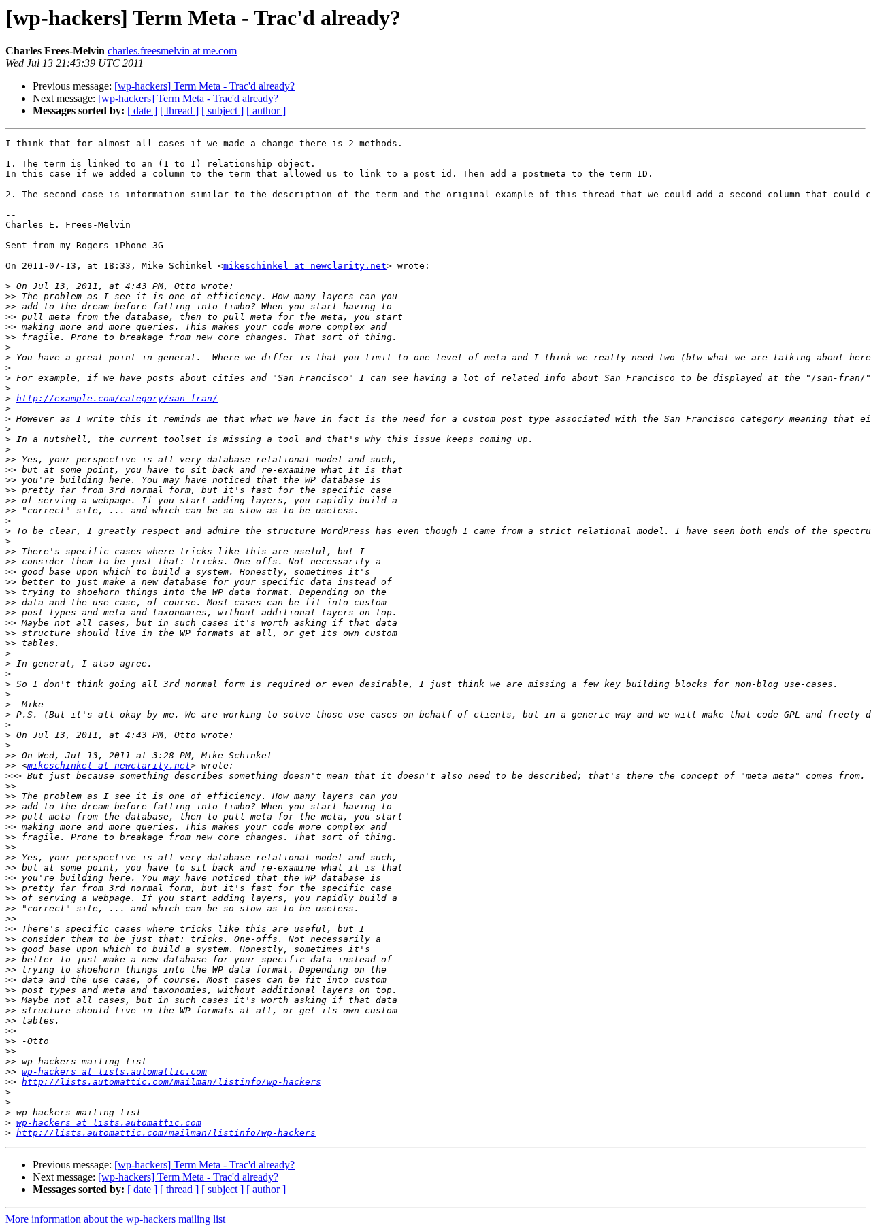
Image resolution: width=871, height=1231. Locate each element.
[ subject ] (222, 110)
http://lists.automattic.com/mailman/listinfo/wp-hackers (171, 1082)
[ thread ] (179, 110)
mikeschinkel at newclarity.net (305, 265)
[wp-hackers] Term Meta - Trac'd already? (204, 86)
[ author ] (266, 110)
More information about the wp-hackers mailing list (115, 1219)
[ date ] (142, 110)
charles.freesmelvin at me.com (172, 50)
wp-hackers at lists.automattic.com (114, 1071)
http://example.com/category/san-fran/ (117, 398)
